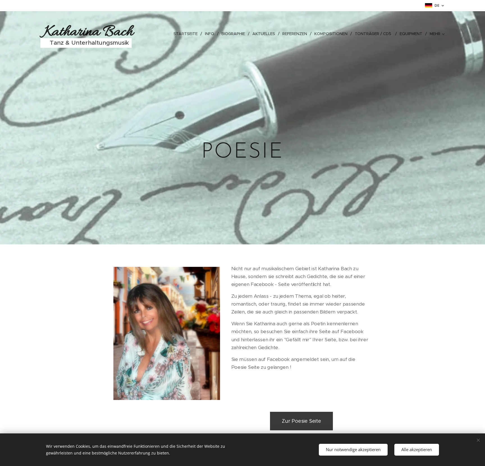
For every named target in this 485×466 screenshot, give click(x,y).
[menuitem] (187, 34)
